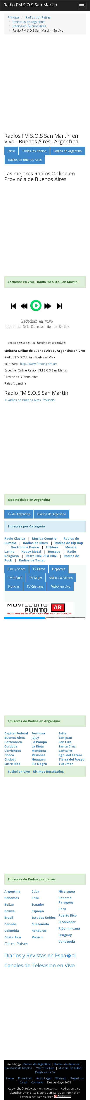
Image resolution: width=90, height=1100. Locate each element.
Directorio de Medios (19, 1068)
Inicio (11, 151)
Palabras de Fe (45, 1072)
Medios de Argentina (37, 1064)
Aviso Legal (43, 1078)
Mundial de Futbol (70, 1068)
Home (10, 1078)
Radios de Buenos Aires (25, 160)
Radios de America (67, 1064)
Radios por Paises (37, 17)
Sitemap (60, 1078)
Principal (13, 17)
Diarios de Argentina (51, 514)
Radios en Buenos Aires (29, 26)
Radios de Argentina (67, 151)
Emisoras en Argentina (28, 22)
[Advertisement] (45, 84)
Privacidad (25, 1078)
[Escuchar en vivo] (37, 319)
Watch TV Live (45, 1068)
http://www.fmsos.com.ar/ (38, 364)
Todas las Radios (34, 151)
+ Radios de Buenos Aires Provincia (29, 400)
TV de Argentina (19, 514)
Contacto (37, 1082)
